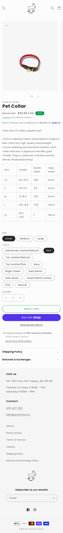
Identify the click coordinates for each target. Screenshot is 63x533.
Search (10, 426)
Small (9, 238)
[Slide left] (24, 96)
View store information (18, 341)
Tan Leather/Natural (18, 257)
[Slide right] (38, 96)
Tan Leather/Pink (16, 264)
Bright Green (13, 271)
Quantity (6, 291)
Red (49, 250)
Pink (8, 284)
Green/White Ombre (39, 278)
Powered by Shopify (36, 529)
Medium (25, 238)
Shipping (6, 117)
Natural (22, 284)
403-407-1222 (14, 408)
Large (40, 238)
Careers (10, 446)
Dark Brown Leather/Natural (22, 250)
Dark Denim (36, 271)
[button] (3, 8)
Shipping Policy (14, 453)
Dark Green (12, 278)
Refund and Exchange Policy (22, 460)
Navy (37, 264)
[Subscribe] (53, 498)
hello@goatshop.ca (18, 414)
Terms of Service (16, 439)
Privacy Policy (14, 432)
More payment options (31, 325)
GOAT (26, 529)
